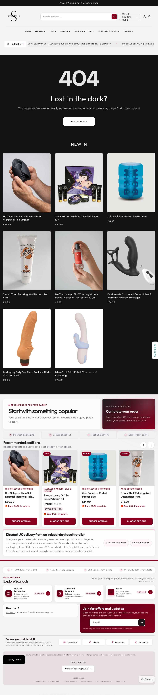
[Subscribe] (141, 622)
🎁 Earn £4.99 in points (17, 506)
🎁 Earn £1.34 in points (56, 514)
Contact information (104, 681)
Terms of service (71, 681)
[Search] (114, 16)
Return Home (79, 121)
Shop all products (116, 543)
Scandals (82, 678)
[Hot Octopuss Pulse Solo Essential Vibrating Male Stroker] (21, 468)
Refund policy (41, 681)
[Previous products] (143, 445)
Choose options (21, 521)
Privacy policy (55, 681)
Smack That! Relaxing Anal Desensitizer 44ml (136, 494)
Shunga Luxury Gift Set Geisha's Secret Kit (56, 497)
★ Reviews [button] (155, 350)
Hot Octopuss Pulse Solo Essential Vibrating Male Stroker (18, 496)
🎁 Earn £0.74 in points (94, 506)
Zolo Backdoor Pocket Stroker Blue (94, 494)
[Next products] (151, 445)
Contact (10, 612)
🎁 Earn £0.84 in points (133, 506)
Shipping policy (87, 681)
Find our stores (141, 543)
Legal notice (120, 681)
